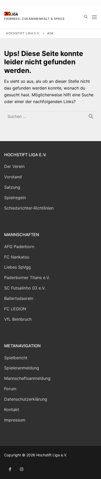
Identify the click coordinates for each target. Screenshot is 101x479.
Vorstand (13, 176)
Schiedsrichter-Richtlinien (29, 208)
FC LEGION (15, 308)
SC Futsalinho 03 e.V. (24, 288)
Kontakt (11, 409)
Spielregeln (15, 197)
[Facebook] (9, 469)
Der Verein (14, 166)
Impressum (14, 420)
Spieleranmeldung (21, 367)
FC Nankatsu (16, 257)
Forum (10, 388)
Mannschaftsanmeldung (27, 378)
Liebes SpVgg (17, 267)
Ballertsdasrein (18, 298)
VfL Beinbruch (18, 319)
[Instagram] (21, 469)
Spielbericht (15, 357)
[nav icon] (94, 16)
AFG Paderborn (19, 246)
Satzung (12, 187)
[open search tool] (86, 17)
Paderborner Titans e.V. (27, 277)
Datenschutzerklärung (25, 399)
